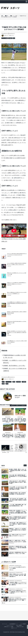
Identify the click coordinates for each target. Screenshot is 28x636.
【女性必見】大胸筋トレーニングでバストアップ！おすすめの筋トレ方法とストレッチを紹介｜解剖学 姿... (17, 583)
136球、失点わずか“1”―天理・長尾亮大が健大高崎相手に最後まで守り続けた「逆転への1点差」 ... (17, 482)
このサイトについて (9, 625)
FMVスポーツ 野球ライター (9, 35)
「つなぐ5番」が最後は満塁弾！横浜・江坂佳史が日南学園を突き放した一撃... (17, 505)
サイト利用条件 (23, 623)
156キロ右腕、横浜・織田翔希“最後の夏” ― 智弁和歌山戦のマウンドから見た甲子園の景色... (17, 476)
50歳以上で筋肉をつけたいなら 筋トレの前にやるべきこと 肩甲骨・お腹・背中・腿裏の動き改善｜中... (17, 575)
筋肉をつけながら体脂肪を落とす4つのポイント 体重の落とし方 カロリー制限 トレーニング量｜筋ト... (17, 592)
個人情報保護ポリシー (14, 623)
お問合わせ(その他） (20, 626)
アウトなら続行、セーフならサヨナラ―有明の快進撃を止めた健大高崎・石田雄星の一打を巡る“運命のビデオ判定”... (17, 488)
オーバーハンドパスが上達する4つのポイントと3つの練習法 (17, 568)
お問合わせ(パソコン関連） (9, 626)
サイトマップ (4, 623)
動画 (14, 381)
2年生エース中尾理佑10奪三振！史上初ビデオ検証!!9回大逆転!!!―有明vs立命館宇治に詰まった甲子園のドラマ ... (17, 518)
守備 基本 (18, 381)
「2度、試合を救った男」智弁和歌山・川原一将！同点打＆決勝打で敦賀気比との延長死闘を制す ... (17, 500)
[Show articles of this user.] (7, 396)
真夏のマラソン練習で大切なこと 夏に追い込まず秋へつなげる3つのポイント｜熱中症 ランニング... (17, 541)
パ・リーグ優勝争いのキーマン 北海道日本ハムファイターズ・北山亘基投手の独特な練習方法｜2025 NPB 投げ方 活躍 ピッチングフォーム (16, 303)
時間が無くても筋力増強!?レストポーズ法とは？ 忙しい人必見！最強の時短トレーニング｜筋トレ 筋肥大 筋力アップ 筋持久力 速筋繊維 (16, 332)
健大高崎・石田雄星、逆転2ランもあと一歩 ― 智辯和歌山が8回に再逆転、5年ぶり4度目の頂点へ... (17, 470)
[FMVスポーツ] (10, 8)
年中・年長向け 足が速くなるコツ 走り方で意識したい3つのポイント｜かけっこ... (17, 535)
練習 (3, 383)
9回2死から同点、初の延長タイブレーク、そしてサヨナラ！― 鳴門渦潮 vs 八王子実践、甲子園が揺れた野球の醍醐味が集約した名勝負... (18, 512)
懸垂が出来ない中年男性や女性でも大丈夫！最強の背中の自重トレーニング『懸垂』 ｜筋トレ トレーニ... (17, 600)
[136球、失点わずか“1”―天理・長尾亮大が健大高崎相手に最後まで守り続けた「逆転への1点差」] (8, 429)
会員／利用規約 (19, 625)
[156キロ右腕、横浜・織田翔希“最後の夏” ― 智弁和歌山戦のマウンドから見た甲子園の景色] (20, 414)
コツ (3, 381)
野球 (14, 38)
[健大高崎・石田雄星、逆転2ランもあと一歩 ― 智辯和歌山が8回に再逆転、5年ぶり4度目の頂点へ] (8, 414)
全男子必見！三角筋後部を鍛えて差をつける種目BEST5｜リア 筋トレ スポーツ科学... (17, 553)
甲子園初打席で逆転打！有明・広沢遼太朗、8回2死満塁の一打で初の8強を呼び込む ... (17, 493)
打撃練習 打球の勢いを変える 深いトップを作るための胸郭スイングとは (20, 450)
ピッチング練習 (4, 38)
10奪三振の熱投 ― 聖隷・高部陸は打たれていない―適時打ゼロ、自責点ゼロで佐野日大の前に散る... (17, 524)
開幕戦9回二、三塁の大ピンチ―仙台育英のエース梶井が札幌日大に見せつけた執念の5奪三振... (17, 530)
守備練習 (10, 38)
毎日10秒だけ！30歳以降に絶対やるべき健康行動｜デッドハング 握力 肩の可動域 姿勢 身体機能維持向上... (17, 547)
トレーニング (8, 381)
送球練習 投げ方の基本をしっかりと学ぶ (14, 365)
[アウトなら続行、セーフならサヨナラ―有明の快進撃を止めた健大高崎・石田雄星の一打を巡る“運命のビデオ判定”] (20, 429)
